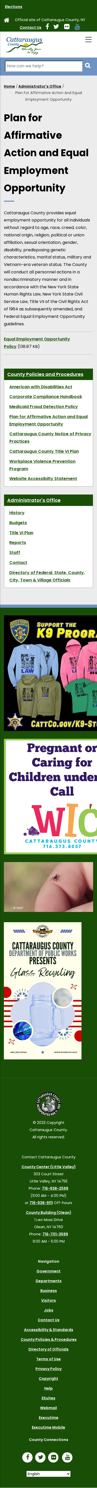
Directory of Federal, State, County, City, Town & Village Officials (47, 576)
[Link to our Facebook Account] (49, 27)
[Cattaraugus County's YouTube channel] (79, 27)
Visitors (48, 1300)
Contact (18, 563)
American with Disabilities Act (40, 387)
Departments (49, 1280)
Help (48, 1388)
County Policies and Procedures (45, 374)
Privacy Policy (48, 1368)
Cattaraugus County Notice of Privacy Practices (50, 437)
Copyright (48, 1378)
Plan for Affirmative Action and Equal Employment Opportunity (48, 420)
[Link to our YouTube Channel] (68, 1458)
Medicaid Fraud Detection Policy (43, 407)
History (17, 513)
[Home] (24, 44)
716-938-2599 (55, 1188)
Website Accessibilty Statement (43, 479)
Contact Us (30, 27)
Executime (48, 1417)
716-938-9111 (41, 1202)
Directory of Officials (48, 1349)
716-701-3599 (55, 1234)
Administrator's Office (39, 86)
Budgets (18, 523)
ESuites (48, 1398)
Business (48, 1290)
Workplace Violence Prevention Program (42, 465)
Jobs (48, 1310)
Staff (14, 553)
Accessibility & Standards (48, 1329)
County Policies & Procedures (49, 1339)
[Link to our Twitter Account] (58, 27)
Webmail (48, 1407)
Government (48, 1271)
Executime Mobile (48, 1427)
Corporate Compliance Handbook (45, 397)
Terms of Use (48, 1359)
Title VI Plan (21, 533)
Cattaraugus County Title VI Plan (44, 451)
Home (9, 86)
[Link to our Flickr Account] (69, 27)
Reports (17, 543)
